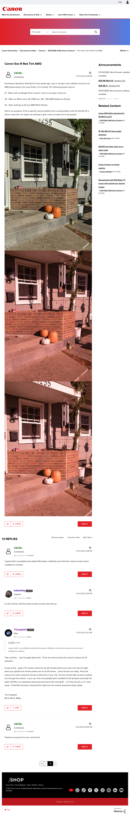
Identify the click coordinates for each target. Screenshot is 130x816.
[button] (100, 387)
